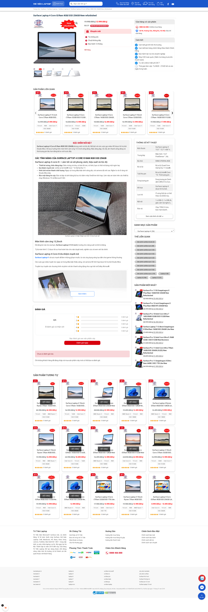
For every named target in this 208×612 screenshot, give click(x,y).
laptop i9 (71, 581)
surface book (107, 579)
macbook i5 (36, 576)
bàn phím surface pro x (146, 273)
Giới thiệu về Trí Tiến (75, 535)
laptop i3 (71, 573)
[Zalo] (202, 578)
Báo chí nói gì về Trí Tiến (77, 537)
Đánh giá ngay (82, 343)
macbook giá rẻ (37, 571)
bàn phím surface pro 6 (145, 258)
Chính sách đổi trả (148, 540)
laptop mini (72, 584)
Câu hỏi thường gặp (75, 542)
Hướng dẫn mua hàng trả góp (115, 537)
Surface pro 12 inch (144, 581)
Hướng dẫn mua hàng (112, 535)
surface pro (107, 576)
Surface (43, 9)
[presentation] (36, 112)
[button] (76, 23)
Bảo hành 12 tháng (95, 44)
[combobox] (154, 230)
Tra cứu (151, 3)
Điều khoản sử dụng (75, 540)
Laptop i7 (156, 277)
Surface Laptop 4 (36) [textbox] (153, 231)
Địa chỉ (138, 3)
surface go (107, 581)
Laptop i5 (141, 277)
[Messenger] (202, 587)
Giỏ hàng (162, 3)
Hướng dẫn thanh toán (112, 540)
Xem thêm (82, 294)
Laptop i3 (164, 273)
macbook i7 (36, 579)
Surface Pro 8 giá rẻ (144, 579)
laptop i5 (71, 576)
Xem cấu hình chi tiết (153, 216)
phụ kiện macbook (144, 571)
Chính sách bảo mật (148, 535)
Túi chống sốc (93, 37)
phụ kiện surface (144, 573)
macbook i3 (36, 573)
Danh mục (59, 4)
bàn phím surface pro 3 (145, 250)
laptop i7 (71, 579)
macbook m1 (36, 581)
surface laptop (108, 584)
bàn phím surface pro (145, 246)
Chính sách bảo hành (149, 537)
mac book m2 (36, 584)
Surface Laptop (52, 9)
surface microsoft (109, 571)
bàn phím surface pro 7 (145, 262)
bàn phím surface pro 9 (145, 269)
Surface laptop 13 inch (145, 584)
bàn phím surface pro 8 (145, 266)
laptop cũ (71, 571)
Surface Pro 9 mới (144, 576)
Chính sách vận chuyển (149, 542)
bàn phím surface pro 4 (145, 254)
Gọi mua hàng (124, 3)
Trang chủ (36, 9)
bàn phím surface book (145, 242)
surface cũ (107, 573)
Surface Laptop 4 (64, 9)
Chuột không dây (94, 40)
